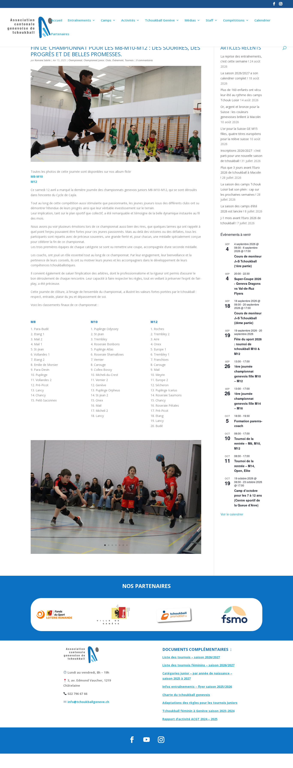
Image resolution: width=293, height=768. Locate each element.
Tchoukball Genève (160, 20)
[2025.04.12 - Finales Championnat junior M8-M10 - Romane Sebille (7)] (116, 554)
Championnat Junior (94, 60)
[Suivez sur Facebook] (131, 739)
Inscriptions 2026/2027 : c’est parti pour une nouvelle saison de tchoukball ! (241, 155)
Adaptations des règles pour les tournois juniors (199, 703)
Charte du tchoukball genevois (186, 695)
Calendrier (262, 20)
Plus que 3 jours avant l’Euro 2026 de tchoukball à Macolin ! (241, 172)
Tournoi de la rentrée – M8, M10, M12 (247, 443)
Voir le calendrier (232, 514)
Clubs (108, 60)
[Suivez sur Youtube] (146, 739)
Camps (106, 20)
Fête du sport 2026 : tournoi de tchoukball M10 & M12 (248, 346)
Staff (209, 20)
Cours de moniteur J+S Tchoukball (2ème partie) (247, 318)
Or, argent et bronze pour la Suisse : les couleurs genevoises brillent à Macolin (241, 112)
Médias (190, 20)
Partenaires (60, 34)
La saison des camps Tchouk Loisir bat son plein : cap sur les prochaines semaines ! (241, 189)
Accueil (56, 20)
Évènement (118, 60)
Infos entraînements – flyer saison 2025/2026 (197, 687)
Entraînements (79, 20)
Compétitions (234, 20)
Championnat (75, 60)
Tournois (129, 60)
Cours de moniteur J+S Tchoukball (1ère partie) (247, 261)
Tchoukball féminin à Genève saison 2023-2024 (198, 711)
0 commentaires (144, 60)
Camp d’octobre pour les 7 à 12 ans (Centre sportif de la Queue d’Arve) (248, 497)
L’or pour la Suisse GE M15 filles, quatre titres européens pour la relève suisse (241, 134)
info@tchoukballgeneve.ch (88, 702)
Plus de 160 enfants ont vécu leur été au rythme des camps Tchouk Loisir (241, 95)
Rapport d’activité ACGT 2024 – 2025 (189, 719)
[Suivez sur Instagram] (161, 739)
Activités (128, 20)
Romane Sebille (42, 60)
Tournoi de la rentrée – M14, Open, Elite (244, 466)
